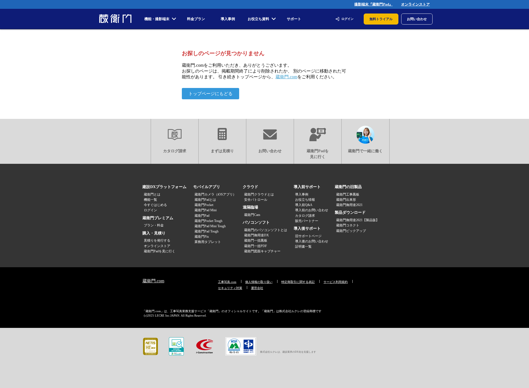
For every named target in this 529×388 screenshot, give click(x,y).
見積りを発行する (157, 240)
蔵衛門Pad (202, 216)
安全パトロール (255, 200)
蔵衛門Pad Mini (206, 210)
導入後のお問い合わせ (311, 241)
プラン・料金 (154, 225)
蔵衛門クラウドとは (259, 194)
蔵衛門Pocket (204, 205)
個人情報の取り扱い (258, 281)
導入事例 (301, 194)
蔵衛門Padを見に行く (318, 154)
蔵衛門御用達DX (256, 235)
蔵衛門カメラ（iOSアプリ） (215, 194)
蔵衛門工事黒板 (347, 194)
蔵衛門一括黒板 (255, 240)
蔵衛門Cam (252, 215)
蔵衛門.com (286, 76)
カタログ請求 (174, 151)
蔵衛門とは (152, 194)
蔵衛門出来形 (346, 200)
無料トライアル (381, 19)
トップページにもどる (210, 93)
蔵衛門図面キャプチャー (262, 251)
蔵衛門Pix (202, 237)
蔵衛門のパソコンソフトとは (265, 230)
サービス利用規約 (335, 281)
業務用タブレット (208, 242)
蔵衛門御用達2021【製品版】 (357, 220)
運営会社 (257, 288)
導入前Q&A (303, 205)
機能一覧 (150, 200)
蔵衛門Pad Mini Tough (210, 226)
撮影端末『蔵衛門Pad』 (373, 4)
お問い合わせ (417, 19)
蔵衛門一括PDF (255, 246)
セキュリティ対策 (230, 288)
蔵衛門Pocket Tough (208, 221)
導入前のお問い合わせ (311, 210)
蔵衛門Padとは (205, 200)
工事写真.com (227, 281)
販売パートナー (306, 221)
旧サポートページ (308, 236)
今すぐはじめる (155, 205)
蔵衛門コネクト (347, 225)
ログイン (347, 18)
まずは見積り (222, 151)
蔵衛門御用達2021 (349, 205)
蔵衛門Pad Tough (206, 231)
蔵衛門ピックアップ (351, 231)
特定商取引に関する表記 (298, 281)
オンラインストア (415, 4)
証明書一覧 (303, 246)
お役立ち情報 (305, 200)
